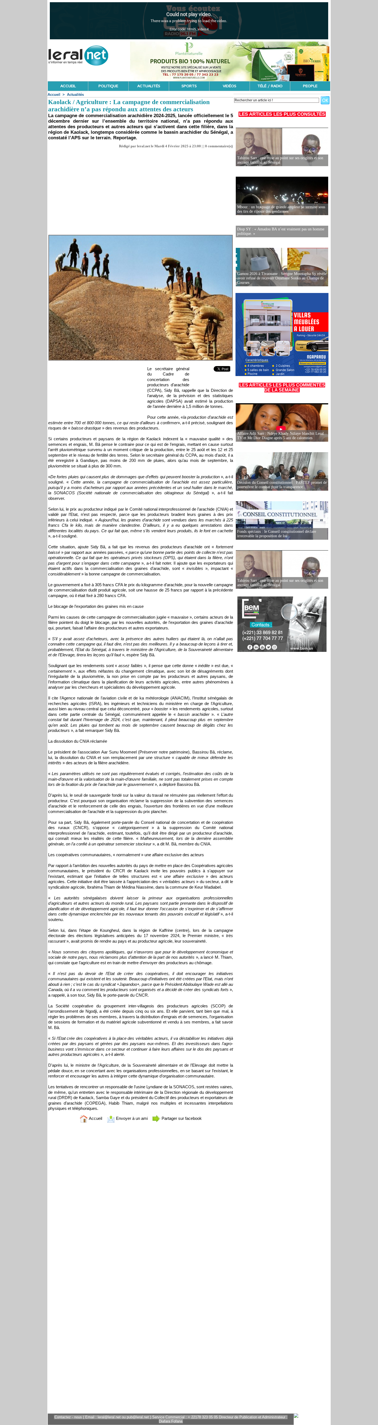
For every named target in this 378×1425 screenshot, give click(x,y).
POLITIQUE (108, 86)
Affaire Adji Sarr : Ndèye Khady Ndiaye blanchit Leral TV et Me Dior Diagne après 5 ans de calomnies (280, 435)
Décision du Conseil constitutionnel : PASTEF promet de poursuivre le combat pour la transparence (282, 484)
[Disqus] (140, 1200)
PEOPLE (310, 86)
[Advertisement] (140, 190)
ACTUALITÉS (148, 86)
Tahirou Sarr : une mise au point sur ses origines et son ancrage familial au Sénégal (280, 160)
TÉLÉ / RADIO (270, 86)
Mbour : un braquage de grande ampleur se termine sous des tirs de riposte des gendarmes (281, 209)
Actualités (75, 94)
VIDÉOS (229, 86)
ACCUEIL (68, 86)
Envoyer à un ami (131, 1118)
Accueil (54, 94)
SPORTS (189, 86)
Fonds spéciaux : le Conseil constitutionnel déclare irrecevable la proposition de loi (276, 533)
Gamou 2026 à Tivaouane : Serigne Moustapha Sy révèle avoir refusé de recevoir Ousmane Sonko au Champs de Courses (282, 278)
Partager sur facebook (181, 1118)
